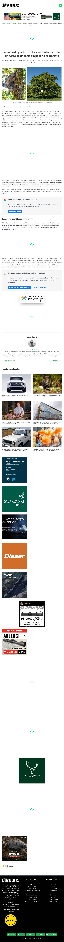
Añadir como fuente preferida (19, 287)
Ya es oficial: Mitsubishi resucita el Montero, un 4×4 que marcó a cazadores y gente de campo (15, 396)
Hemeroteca (53, 901)
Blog (8, 23)
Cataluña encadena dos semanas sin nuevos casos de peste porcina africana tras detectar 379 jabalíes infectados (47, 396)
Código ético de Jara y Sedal (32, 890)
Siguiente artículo (55, 361)
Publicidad (32, 884)
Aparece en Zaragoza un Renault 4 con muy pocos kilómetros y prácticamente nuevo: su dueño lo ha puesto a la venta (15, 449)
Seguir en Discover (39, 287)
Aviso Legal (32, 893)
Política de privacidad (32, 895)
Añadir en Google (15, 212)
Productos (53, 895)
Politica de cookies (32, 897)
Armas (53, 897)
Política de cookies (32, 899)
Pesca (53, 893)
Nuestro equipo (32, 888)
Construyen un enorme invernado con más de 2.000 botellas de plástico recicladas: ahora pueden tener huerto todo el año (46, 422)
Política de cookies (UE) (32, 901)
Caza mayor (53, 888)
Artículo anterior (8, 361)
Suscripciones (32, 886)
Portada (4, 23)
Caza (53, 886)
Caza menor (53, 890)
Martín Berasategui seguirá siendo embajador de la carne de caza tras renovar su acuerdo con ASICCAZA (16, 422)
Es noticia (13, 23)
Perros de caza (53, 899)
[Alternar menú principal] (61, 5)
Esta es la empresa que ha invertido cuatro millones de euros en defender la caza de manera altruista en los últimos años (47, 449)
